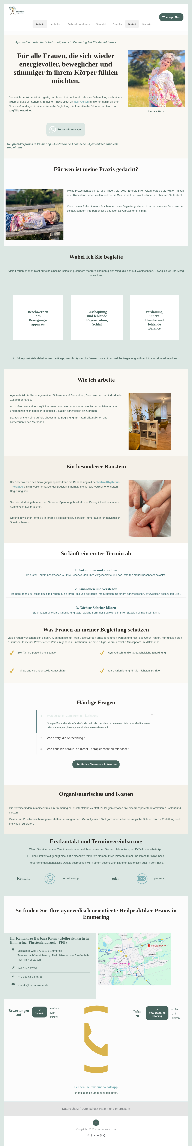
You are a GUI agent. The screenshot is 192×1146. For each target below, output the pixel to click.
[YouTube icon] (94, 1135)
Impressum (122, 1108)
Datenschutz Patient (94, 1108)
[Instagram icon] (101, 1135)
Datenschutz (70, 1108)
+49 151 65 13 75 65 (30, 976)
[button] (96, 721)
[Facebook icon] (91, 1135)
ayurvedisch (81, 101)
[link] (134, 959)
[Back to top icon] (96, 1122)
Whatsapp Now (171, 17)
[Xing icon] (104, 1135)
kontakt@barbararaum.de (33, 985)
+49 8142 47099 (27, 968)
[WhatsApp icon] (88, 1135)
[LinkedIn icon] (97, 1135)
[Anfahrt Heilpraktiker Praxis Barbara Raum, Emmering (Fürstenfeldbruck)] (134, 959)
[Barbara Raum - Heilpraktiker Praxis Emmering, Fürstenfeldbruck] (19, 10)
